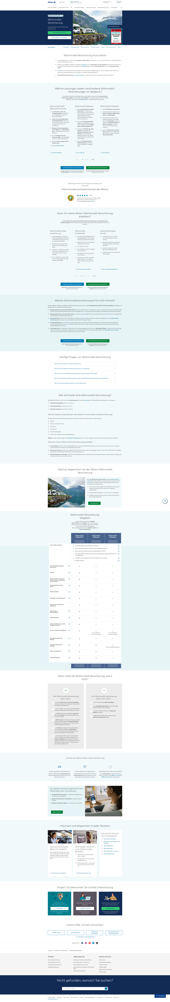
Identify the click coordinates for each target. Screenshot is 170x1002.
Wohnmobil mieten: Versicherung (81, 962)
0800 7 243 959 (74, 1)
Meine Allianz (102, 960)
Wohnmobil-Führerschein (79, 971)
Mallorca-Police (60, 145)
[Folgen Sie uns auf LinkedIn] (93, 943)
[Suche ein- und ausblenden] (121, 7)
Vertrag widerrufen (52, 999)
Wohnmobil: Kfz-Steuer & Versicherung (82, 960)
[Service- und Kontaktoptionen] (160, 995)
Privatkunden (61, 2)
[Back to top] (165, 501)
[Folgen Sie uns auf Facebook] (82, 943)
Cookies (81, 997)
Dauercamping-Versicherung (54, 964)
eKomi (92, 201)
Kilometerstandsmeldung (105, 962)
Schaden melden (103, 967)
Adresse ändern (102, 972)
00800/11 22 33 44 (105, 777)
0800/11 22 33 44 (115, 775)
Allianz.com (116, 997)
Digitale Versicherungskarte (105, 969)
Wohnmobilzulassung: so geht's (81, 964)
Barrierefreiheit (74, 997)
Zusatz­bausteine (83, 99)
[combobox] (83, 988)
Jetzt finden (60, 908)
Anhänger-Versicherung (53, 967)
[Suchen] (106, 988)
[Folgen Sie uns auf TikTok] (97, 943)
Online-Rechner (108, 997)
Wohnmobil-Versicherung (54, 960)
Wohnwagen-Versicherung (54, 962)
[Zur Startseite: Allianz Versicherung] (51, 2)
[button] (62, 16)
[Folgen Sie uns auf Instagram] (86, 943)
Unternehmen (100, 997)
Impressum (59, 997)
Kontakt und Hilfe (103, 964)
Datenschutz (66, 997)
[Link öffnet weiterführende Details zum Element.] (116, 36)
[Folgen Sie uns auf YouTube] (90, 943)
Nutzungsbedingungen (90, 997)
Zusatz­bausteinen (85, 66)
